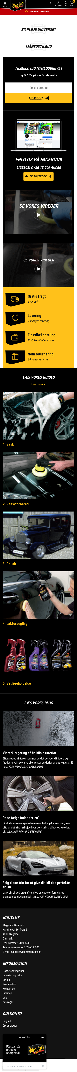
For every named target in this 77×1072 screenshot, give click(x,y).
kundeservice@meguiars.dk (26, 952)
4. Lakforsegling (15, 623)
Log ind (7, 1021)
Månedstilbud (38, 46)
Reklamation (9, 984)
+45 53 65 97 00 (30, 947)
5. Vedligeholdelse (17, 683)
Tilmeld (35, 98)
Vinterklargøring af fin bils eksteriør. (30, 753)
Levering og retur (12, 975)
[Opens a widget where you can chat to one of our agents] (24, 1052)
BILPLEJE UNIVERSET (38, 29)
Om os (6, 980)
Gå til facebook (36, 176)
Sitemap (7, 993)
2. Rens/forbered (16, 504)
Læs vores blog (38, 703)
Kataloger (8, 1002)
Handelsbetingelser (13, 971)
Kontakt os (9, 988)
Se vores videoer (38, 206)
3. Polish (9, 564)
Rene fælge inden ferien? (21, 818)
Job (5, 997)
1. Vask (8, 444)
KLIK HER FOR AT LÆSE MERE (26, 766)
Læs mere (37, 384)
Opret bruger (10, 1025)
